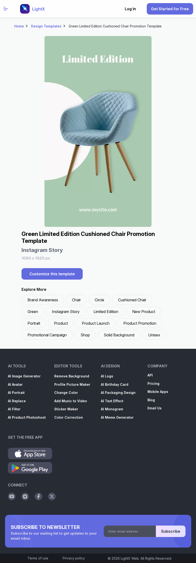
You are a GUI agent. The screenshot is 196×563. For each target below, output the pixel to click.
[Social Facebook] (38, 496)
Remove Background (71, 376)
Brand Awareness (42, 299)
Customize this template (52, 273)
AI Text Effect (112, 401)
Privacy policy (74, 558)
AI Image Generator (24, 376)
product (61, 323)
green (32, 311)
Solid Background (119, 335)
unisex (154, 335)
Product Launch (95, 323)
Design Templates (46, 26)
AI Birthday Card (114, 384)
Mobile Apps (157, 392)
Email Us (154, 408)
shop (85, 335)
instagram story (66, 311)
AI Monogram (112, 409)
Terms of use (37, 558)
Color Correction (68, 417)
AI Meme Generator (117, 417)
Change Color (66, 393)
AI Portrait (16, 393)
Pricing (153, 383)
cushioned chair (132, 299)
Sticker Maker (66, 409)
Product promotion (139, 323)
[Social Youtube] (12, 496)
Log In (130, 8)
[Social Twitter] (52, 496)
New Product (143, 311)
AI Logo (107, 376)
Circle (99, 299)
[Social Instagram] (25, 496)
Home (19, 26)
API (150, 375)
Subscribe (170, 531)
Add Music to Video (70, 401)
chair (76, 299)
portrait (33, 323)
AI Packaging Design (118, 393)
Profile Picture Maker (72, 384)
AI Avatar (15, 384)
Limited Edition (105, 311)
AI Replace (17, 401)
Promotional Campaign (47, 335)
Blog (151, 400)
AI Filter (14, 409)
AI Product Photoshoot (27, 417)
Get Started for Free (170, 8)
